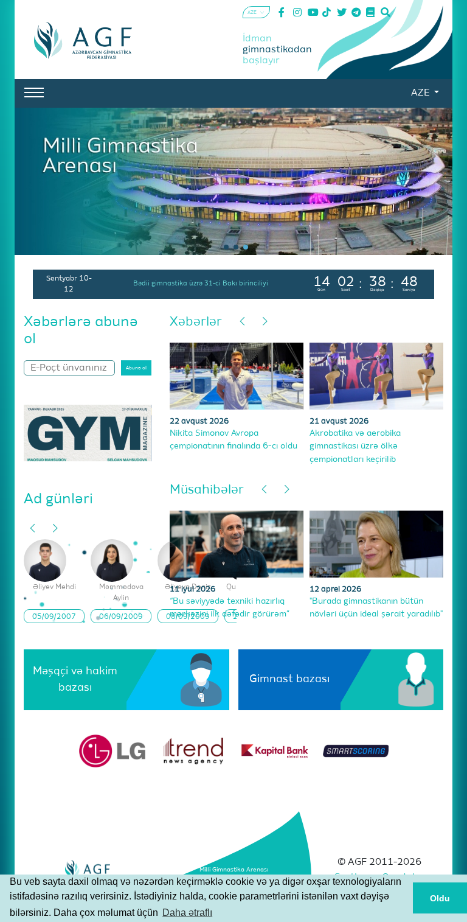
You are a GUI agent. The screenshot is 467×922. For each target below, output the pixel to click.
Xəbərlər (196, 322)
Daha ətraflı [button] (187, 912)
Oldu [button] (440, 898)
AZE (421, 93)
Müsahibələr (207, 490)
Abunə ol (136, 368)
